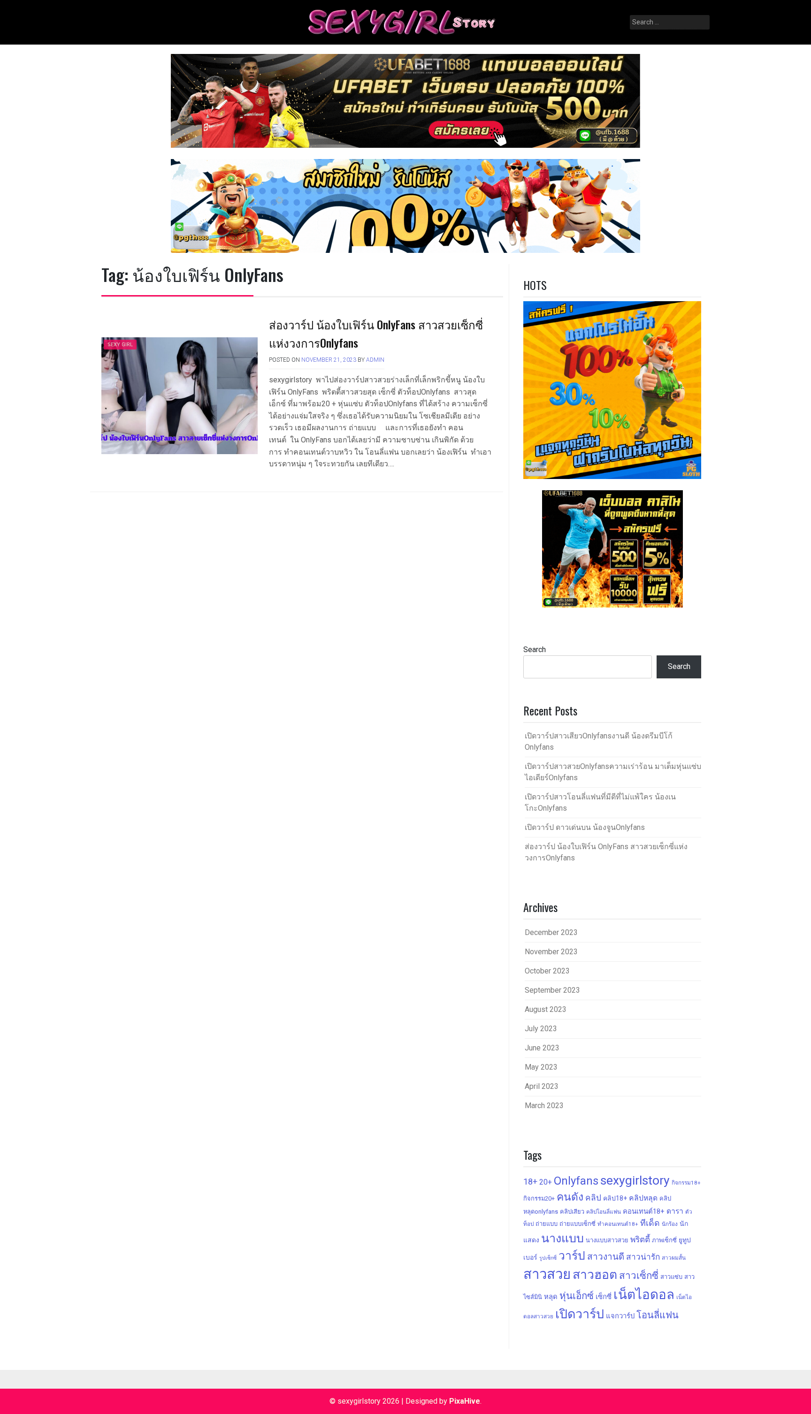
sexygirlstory (635, 1180)
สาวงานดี (605, 1256)
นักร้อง (670, 1224)
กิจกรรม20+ (539, 1198)
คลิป (593, 1197)
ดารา (674, 1211)
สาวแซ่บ (671, 1276)
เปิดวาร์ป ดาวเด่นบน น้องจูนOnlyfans (585, 827)
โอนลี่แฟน (657, 1315)
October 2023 (547, 970)
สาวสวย (547, 1274)
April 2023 (542, 1086)
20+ (545, 1182)
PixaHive (464, 1401)
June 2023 (542, 1047)
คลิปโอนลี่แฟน (603, 1212)
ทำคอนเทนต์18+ (617, 1224)
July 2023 (541, 1028)
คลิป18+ (615, 1198)
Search (534, 649)
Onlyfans (576, 1180)
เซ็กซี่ (604, 1296)
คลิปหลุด (643, 1198)
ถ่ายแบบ (547, 1223)
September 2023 (552, 990)
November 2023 (551, 951)
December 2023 (551, 932)
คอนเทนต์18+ (644, 1211)
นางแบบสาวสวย (607, 1240)
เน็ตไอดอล (643, 1294)
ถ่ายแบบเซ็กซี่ (577, 1223)
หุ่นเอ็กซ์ (576, 1295)
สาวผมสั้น (674, 1257)
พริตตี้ (640, 1239)
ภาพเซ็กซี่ (664, 1240)
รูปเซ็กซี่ (548, 1258)
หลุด (551, 1296)
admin (375, 360)
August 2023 (545, 1009)
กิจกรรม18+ (686, 1182)
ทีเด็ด (650, 1223)
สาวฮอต (595, 1274)
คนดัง (570, 1197)
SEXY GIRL (120, 345)
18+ (530, 1181)
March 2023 (544, 1105)
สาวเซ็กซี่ (638, 1275)
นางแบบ (562, 1238)
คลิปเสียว (572, 1211)
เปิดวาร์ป (579, 1314)
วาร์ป (572, 1255)
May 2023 (541, 1067)
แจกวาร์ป (620, 1316)
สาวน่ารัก (643, 1257)
